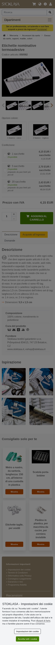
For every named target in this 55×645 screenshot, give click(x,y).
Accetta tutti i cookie (27, 639)
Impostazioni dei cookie (27, 631)
